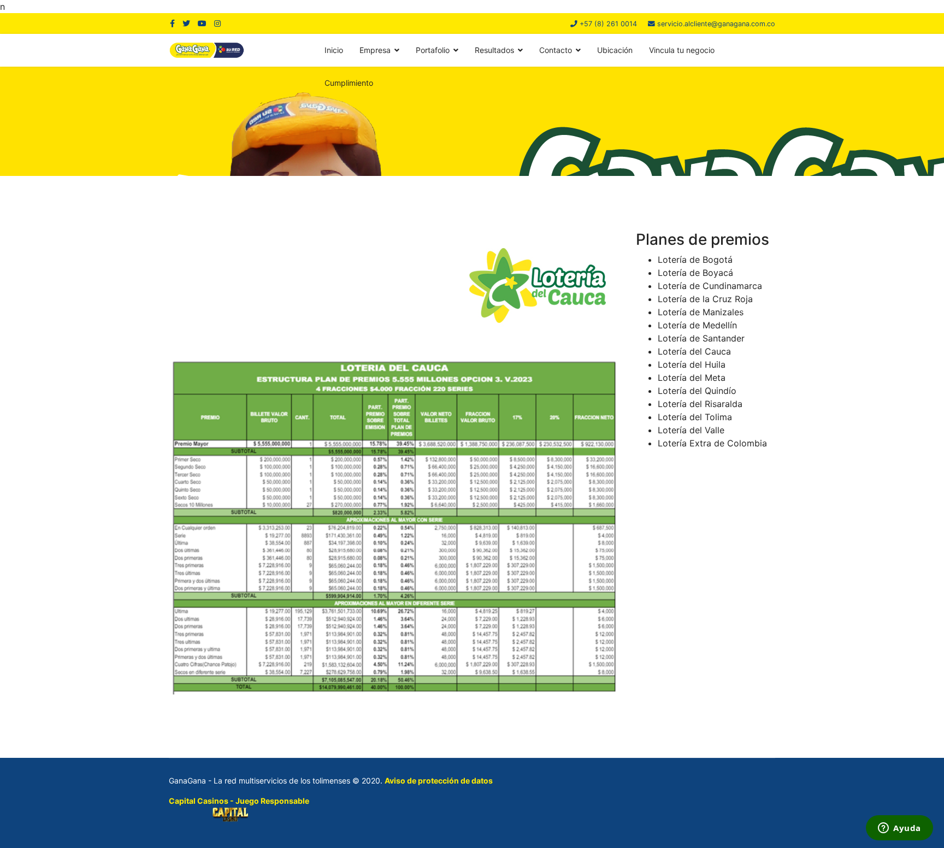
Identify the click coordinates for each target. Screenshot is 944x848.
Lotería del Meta (691, 377)
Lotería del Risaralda (700, 403)
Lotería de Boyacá (695, 272)
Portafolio (433, 50)
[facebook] (172, 23)
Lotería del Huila (691, 364)
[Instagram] (217, 23)
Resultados (494, 50)
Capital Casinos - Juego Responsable (239, 800)
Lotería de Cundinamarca (710, 285)
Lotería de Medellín (697, 325)
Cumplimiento (348, 82)
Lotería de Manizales (701, 312)
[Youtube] (202, 23)
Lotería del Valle (691, 430)
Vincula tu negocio (682, 50)
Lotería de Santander (701, 338)
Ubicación (615, 50)
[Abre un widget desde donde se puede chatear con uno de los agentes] (899, 829)
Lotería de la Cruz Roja (705, 298)
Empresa (375, 50)
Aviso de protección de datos (439, 780)
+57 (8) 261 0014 (608, 24)
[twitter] (186, 23)
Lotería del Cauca (694, 351)
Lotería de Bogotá (695, 259)
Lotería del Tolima (695, 416)
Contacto (555, 50)
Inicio (333, 50)
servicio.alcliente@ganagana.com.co (716, 24)
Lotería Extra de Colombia (712, 443)
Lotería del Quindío (697, 390)
